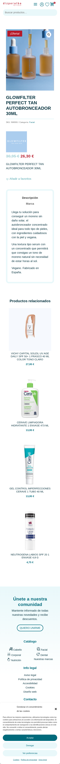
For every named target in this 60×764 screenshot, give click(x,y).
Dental (44, 655)
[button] (55, 709)
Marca (30, 203)
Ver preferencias (30, 753)
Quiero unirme (30, 628)
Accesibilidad (30, 683)
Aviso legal (43, 760)
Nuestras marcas (43, 659)
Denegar (30, 745)
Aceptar (30, 738)
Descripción (30, 197)
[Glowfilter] (16, 142)
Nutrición (16, 660)
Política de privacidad (29, 760)
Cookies (16, 760)
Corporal (16, 655)
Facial (32, 122)
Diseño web (30, 691)
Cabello (17, 649)
